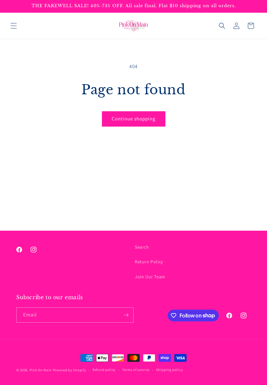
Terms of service (135, 369)
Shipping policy (169, 369)
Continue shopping (134, 119)
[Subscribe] (126, 315)
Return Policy (149, 262)
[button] (14, 26)
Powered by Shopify (69, 370)
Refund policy (104, 369)
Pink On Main (41, 370)
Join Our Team (150, 277)
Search (142, 247)
